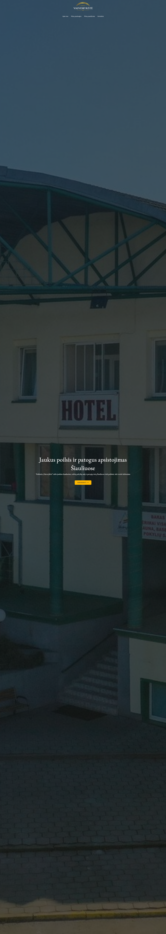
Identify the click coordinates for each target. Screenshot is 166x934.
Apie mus (65, 16)
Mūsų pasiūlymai (89, 16)
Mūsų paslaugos (76, 16)
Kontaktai (101, 16)
